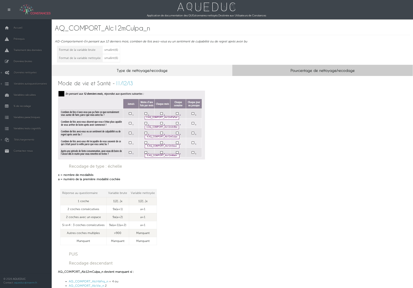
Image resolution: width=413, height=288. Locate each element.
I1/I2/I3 (124, 83)
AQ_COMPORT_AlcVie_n (86, 286)
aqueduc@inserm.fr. (26, 282)
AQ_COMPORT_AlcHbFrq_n (88, 281)
